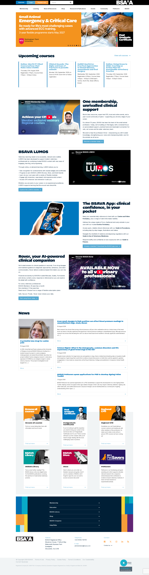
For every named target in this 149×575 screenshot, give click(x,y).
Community (104, 9)
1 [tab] (68, 45)
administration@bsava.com (82, 546)
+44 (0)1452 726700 (80, 540)
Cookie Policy (61, 559)
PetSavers (116, 9)
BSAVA (127, 9)
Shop (63, 9)
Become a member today (92, 141)
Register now (42, 2)
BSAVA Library (55, 512)
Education (53, 507)
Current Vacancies (22, 562)
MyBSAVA (21, 2)
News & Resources (50, 9)
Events (93, 9)
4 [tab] (74, 45)
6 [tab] (78, 45)
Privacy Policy (50, 559)
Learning (36, 9)
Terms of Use (39, 559)
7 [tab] (80, 45)
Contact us (107, 545)
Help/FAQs (53, 525)
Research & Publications (78, 9)
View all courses (121, 55)
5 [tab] (76, 45)
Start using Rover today (27, 298)
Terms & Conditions (74, 559)
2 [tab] (70, 45)
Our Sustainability (88, 559)
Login (31, 2)
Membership (24, 9)
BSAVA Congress (55, 521)
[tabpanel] (74, 29)
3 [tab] (72, 45)
